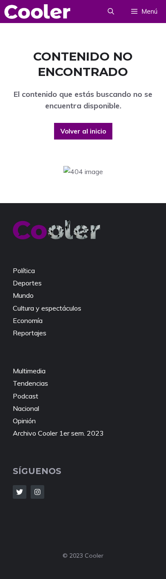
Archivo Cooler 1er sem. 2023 (58, 433)
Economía (28, 320)
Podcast (25, 396)
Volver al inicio (83, 131)
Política (24, 270)
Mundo (23, 295)
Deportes (27, 283)
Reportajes (29, 333)
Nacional (26, 408)
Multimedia (29, 371)
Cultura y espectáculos (47, 308)
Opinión (24, 420)
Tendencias (30, 383)
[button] (111, 11)
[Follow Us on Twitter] (19, 492)
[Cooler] (37, 11)
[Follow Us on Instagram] (37, 492)
